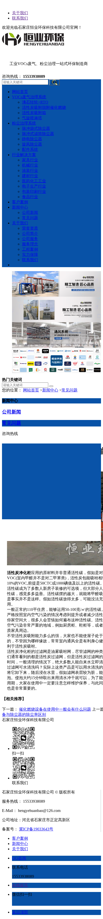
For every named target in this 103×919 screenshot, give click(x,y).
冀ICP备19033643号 (36, 829)
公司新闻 (11, 411)
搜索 (54, 82)
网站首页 (31, 390)
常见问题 (70, 390)
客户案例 (20, 838)
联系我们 (20, 18)
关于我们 (20, 13)
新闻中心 (50, 390)
